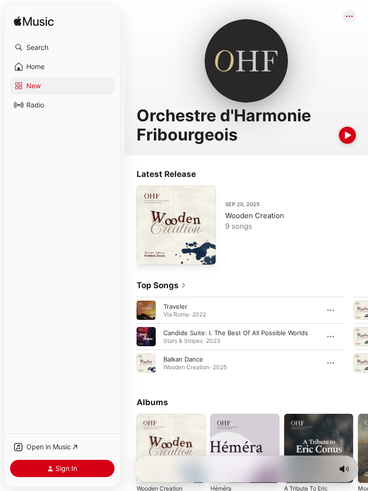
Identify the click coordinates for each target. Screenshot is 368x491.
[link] (161, 285)
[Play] (347, 135)
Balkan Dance (183, 359)
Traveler (175, 306)
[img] (34, 21)
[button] (62, 47)
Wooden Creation (254, 215)
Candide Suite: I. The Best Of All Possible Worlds (235, 333)
